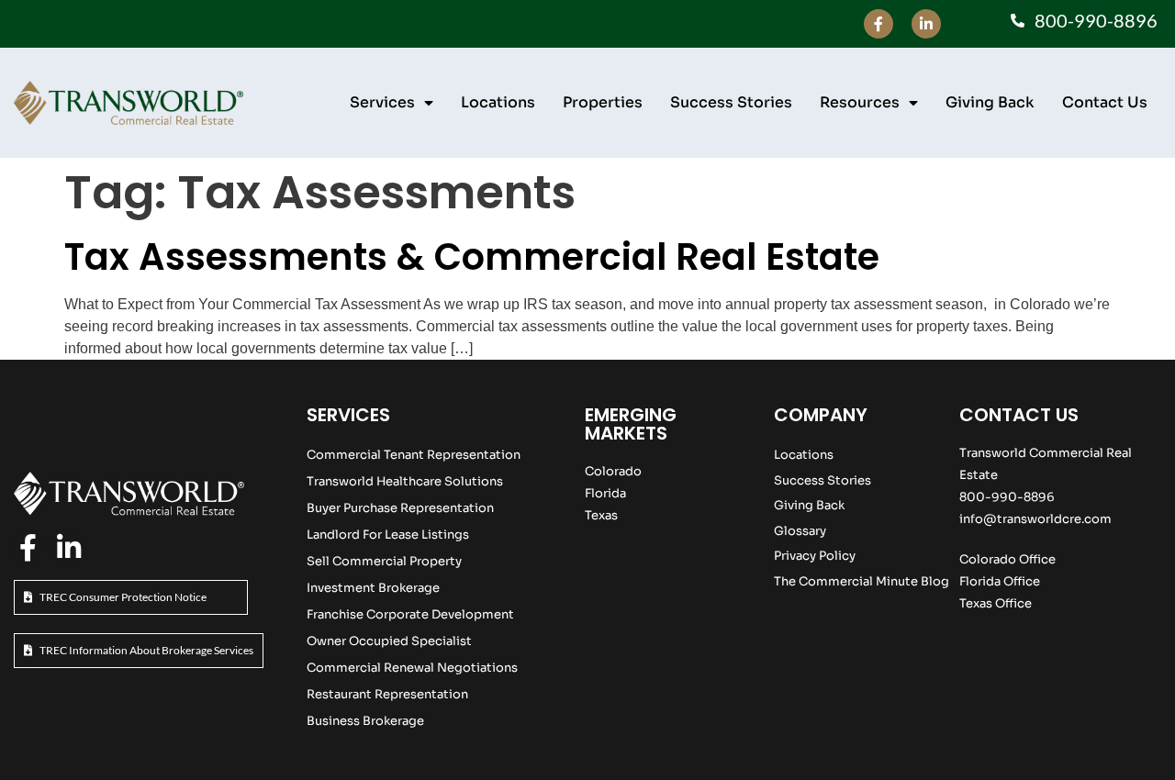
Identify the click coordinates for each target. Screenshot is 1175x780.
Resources (860, 102)
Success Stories (731, 102)
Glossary (800, 531)
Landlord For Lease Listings (388, 534)
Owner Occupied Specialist (389, 641)
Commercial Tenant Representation (413, 454)
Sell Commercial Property (384, 561)
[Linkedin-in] (926, 24)
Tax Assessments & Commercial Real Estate (471, 257)
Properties (603, 102)
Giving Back (990, 102)
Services (382, 102)
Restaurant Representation (387, 694)
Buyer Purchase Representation (400, 508)
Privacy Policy (815, 555)
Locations (498, 102)
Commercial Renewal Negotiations (412, 667)
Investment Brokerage (373, 588)
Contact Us (1104, 102)
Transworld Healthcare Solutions (405, 481)
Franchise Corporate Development (410, 614)
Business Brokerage (365, 721)
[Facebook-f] (878, 24)
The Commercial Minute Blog (861, 581)
